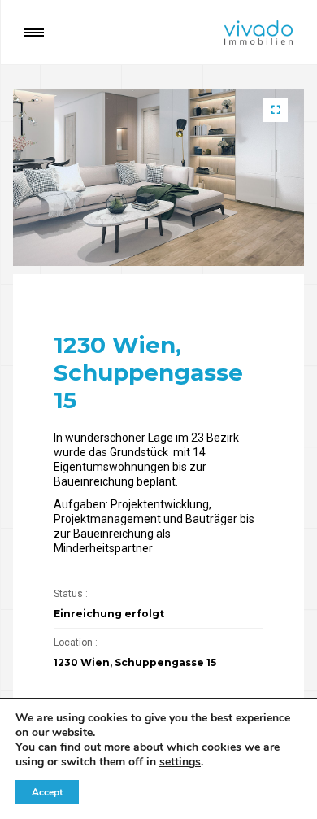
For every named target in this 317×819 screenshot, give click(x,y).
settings (180, 762)
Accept (47, 792)
